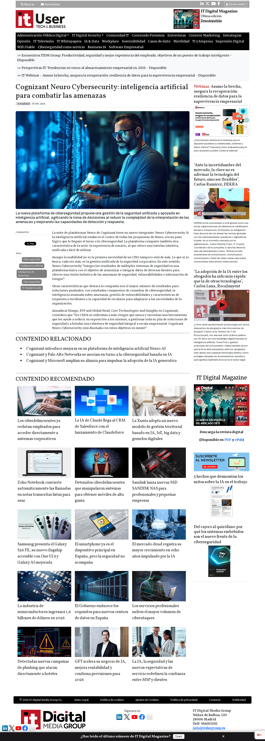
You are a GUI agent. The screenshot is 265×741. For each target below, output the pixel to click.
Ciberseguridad (31, 259)
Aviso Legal (81, 699)
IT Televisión (43, 41)
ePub (238, 440)
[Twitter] (207, 3)
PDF (227, 440)
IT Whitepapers (69, 41)
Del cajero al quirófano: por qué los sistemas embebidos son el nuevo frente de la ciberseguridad (219, 534)
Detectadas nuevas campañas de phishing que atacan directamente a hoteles (43, 668)
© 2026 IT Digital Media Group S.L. (41, 699)
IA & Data (91, 41)
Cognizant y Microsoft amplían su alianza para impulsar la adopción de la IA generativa (101, 361)
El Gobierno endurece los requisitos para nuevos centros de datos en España (101, 612)
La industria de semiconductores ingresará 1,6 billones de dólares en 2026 (44, 612)
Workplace (110, 41)
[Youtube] (213, 3)
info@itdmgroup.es (209, 728)
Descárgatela (211, 20)
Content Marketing (204, 35)
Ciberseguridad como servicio (61, 47)
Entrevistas (176, 35)
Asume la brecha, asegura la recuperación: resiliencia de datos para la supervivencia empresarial (218, 94)
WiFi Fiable (26, 47)
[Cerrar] (223, 736)
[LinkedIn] (202, 3)
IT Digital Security (31, 288)
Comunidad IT (117, 35)
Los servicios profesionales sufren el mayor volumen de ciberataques (156, 612)
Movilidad (181, 41)
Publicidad (239, 699)
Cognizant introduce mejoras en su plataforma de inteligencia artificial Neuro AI (96, 349)
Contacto (215, 699)
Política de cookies (112, 699)
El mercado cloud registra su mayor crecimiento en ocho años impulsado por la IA (157, 550)
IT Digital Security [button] (86, 35)
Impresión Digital (230, 41)
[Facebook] (219, 3)
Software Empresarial (126, 47)
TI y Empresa (202, 41)
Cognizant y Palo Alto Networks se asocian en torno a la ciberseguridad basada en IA (99, 355)
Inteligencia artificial (32, 265)
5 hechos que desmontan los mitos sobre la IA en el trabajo (220, 479)
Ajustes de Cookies (147, 699)
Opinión (23, 41)
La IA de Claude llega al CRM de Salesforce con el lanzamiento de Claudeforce (100, 426)
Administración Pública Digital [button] (42, 35)
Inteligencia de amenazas (26, 274)
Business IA (97, 47)
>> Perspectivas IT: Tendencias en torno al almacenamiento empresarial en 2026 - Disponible (92, 68)
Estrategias (232, 35)
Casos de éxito (159, 41)
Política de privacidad (183, 699)
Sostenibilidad (133, 41)
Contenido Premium (148, 35)
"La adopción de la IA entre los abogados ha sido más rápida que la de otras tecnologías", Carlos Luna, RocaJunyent (221, 279)
